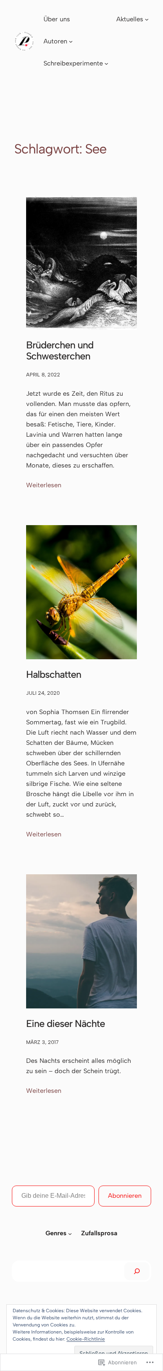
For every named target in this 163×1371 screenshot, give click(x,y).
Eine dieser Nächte (65, 1023)
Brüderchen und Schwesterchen (59, 350)
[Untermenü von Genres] (70, 1234)
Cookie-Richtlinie (85, 1339)
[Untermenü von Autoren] (71, 41)
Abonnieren (125, 1195)
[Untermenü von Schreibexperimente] (106, 63)
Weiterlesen (43, 485)
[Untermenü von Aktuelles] (147, 19)
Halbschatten (53, 674)
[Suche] (137, 1271)
